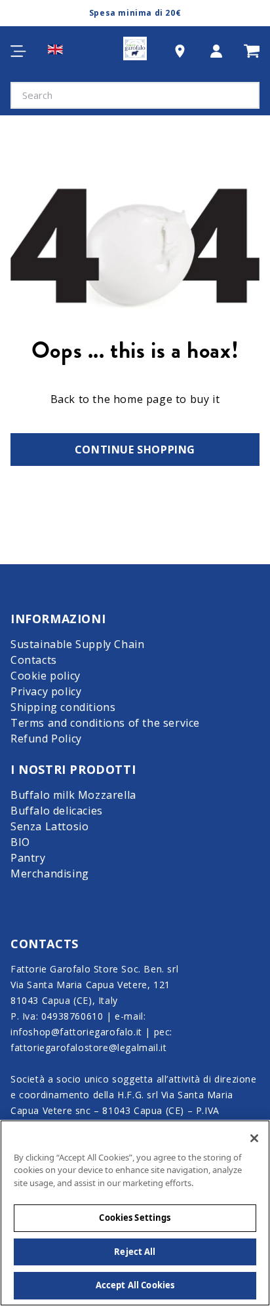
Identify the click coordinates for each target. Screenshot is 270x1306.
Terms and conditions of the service (105, 723)
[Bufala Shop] (135, 51)
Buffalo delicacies (56, 810)
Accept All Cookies (135, 1285)
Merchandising (49, 873)
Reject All (134, 1252)
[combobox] (135, 95)
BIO (20, 842)
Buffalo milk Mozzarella (73, 795)
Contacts (33, 660)
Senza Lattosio (49, 826)
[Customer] (216, 51)
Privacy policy (45, 691)
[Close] (254, 1138)
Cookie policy (45, 675)
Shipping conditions (62, 707)
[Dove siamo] (180, 51)
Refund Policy (46, 738)
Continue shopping (135, 449)
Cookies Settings (134, 1217)
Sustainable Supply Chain (77, 644)
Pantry (28, 858)
